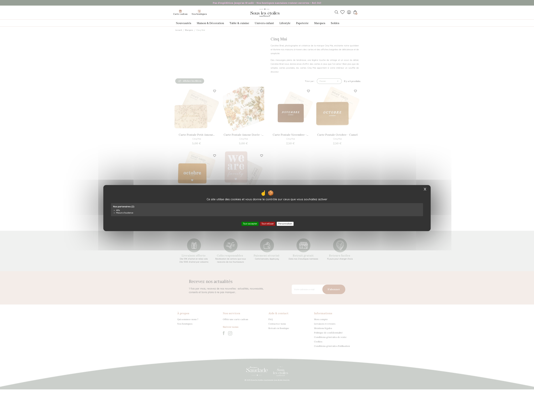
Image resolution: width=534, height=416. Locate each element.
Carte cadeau (180, 14)
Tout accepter (250, 223)
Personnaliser (285, 223)
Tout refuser (267, 223)
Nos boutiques (199, 14)
